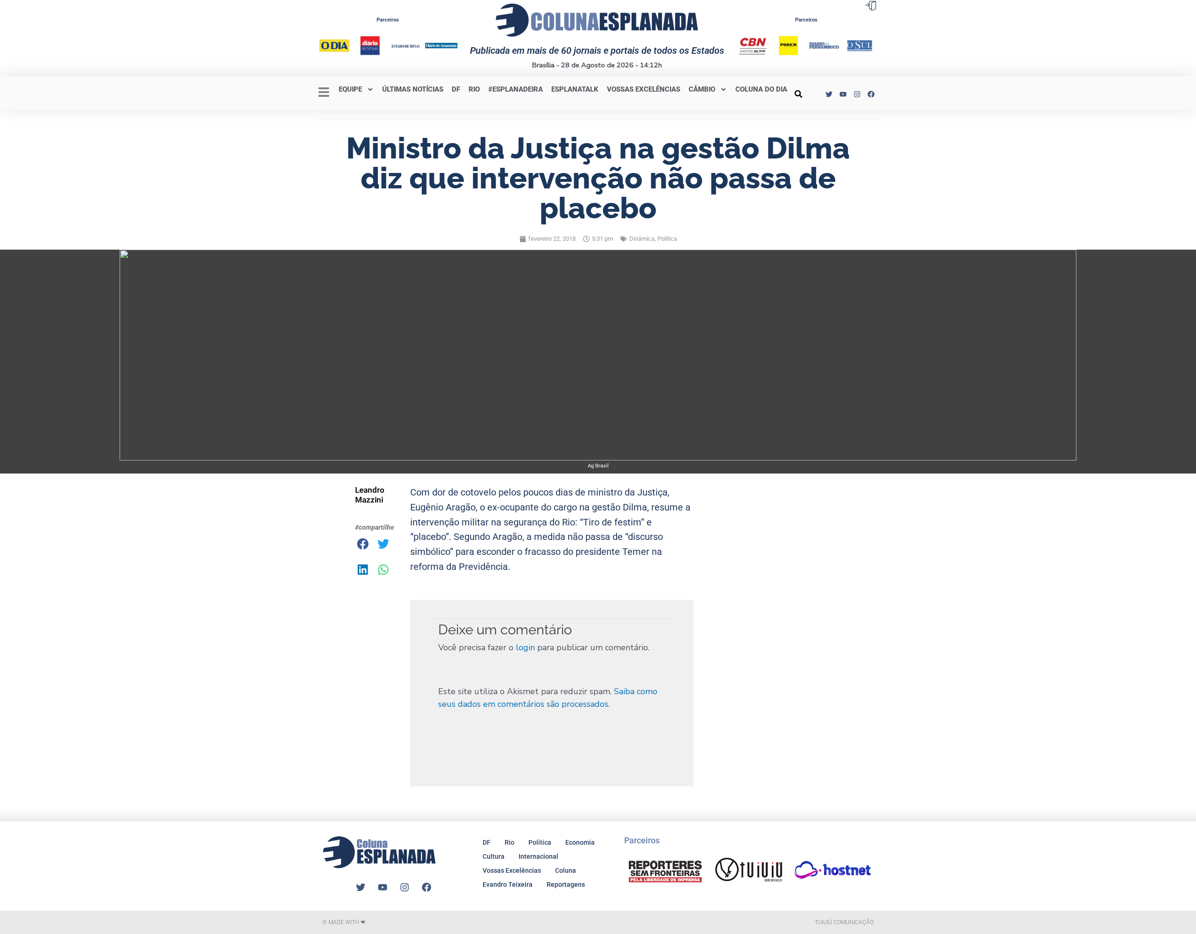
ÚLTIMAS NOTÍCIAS (412, 89)
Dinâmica (642, 238)
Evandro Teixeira (508, 884)
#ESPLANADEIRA (515, 89)
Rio (509, 842)
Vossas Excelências (643, 89)
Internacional (538, 856)
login (525, 647)
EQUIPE (350, 89)
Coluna (565, 870)
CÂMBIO (702, 89)
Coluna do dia (761, 89)
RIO (474, 89)
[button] (798, 94)
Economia (580, 842)
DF (456, 89)
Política (667, 238)
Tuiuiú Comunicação (844, 922)
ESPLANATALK (574, 89)
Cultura (494, 856)
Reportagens (566, 884)
